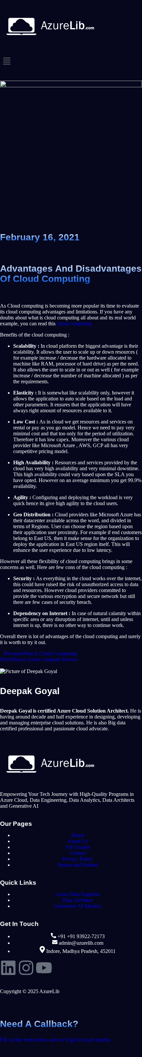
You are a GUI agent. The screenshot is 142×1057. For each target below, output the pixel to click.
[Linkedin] (8, 968)
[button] (71, 61)
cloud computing (74, 323)
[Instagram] (26, 968)
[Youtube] (44, 968)
